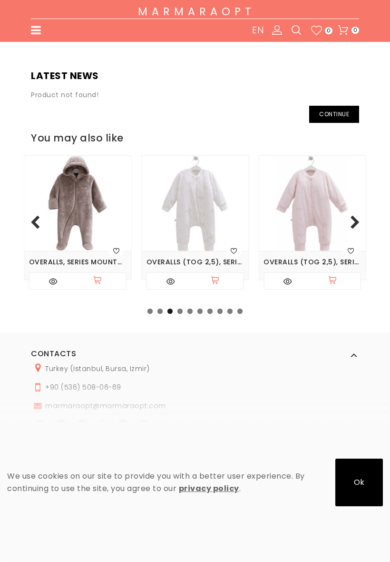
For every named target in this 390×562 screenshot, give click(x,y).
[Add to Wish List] (116, 250)
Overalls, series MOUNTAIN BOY (78, 262)
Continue (334, 114)
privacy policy (209, 488)
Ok (359, 482)
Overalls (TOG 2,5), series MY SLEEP (195, 262)
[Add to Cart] (101, 281)
